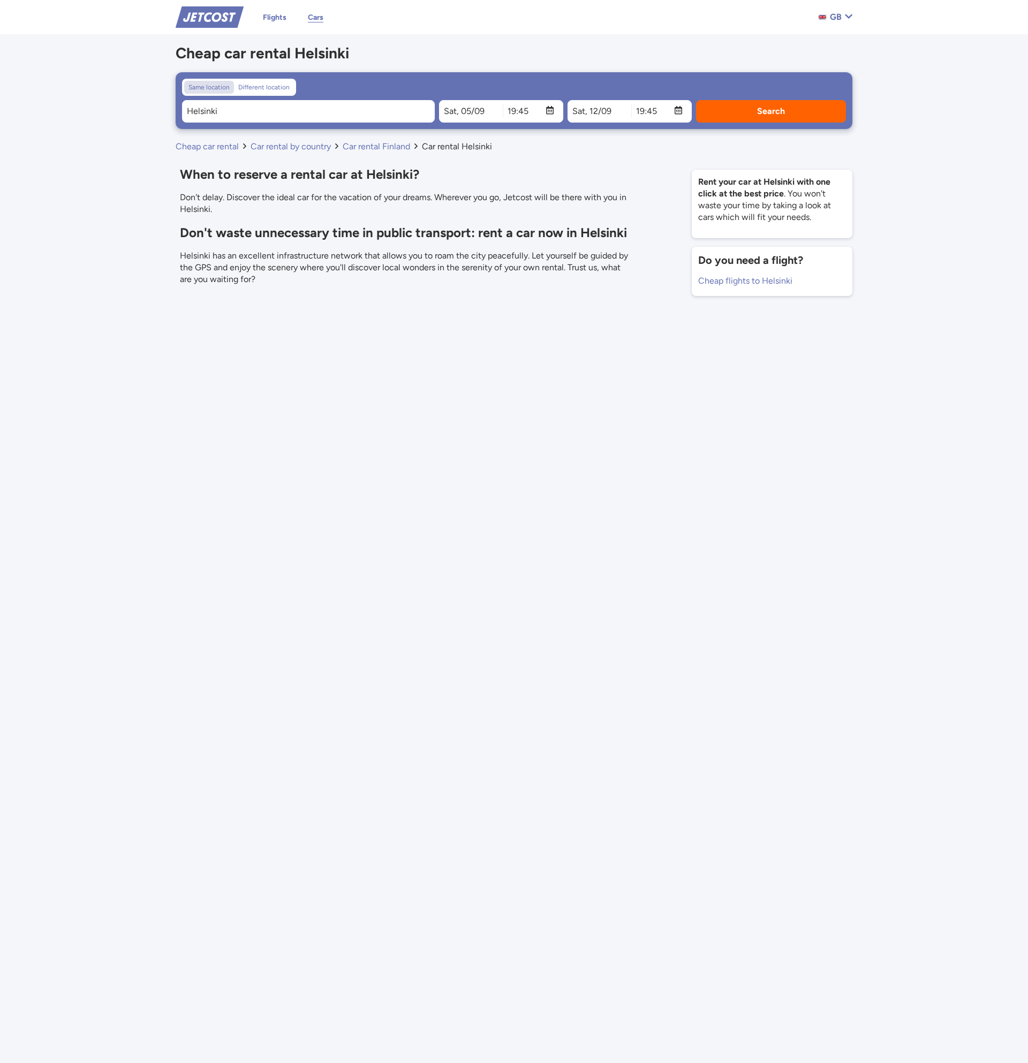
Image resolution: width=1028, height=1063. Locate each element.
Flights (274, 17)
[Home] (210, 16)
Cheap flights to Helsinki (745, 281)
